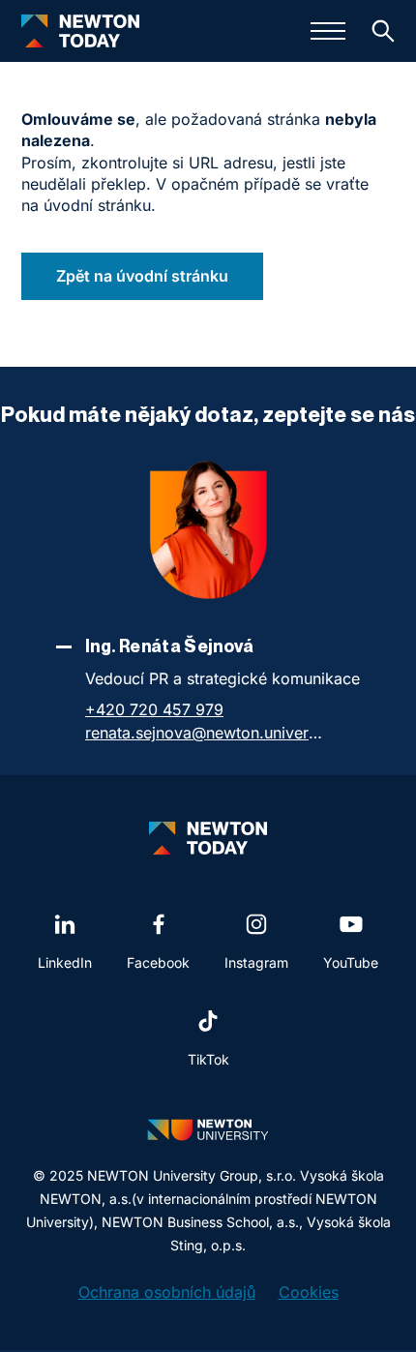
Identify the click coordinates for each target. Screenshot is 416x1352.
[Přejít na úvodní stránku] (80, 31)
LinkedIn (65, 962)
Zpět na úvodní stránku (142, 275)
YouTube (350, 962)
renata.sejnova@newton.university (206, 732)
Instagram (256, 962)
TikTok (208, 1059)
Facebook (158, 962)
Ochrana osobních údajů (166, 1292)
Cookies (309, 1292)
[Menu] (328, 30)
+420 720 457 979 (154, 709)
